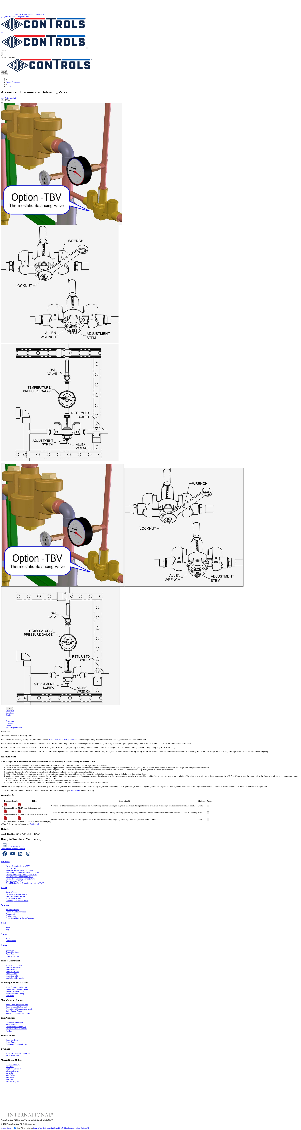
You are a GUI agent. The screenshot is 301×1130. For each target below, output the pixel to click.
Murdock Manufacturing (15, 991)
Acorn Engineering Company (17, 987)
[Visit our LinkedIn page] (20, 857)
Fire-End (9, 1031)
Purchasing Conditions (53, 1128)
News (3, 923)
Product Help (11, 914)
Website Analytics (12, 1082)
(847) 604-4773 (7, 17)
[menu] (150, 724)
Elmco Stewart (11, 970)
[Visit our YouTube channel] (12, 857)
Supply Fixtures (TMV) (14, 881)
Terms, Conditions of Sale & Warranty (20, 918)
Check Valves (11, 868)
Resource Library (12, 910)
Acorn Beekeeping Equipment (17, 1005)
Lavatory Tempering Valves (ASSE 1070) (21, 875)
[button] (2, 32)
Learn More (75, 790)
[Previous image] (2, 463)
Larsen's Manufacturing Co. (16, 1027)
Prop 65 (86, 1128)
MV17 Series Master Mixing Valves (61, 739)
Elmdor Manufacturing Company (18, 989)
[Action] (208, 806)
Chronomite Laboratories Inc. (17, 1044)
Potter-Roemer (11, 1025)
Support (5, 905)
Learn (4, 887)
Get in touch (34, 824)
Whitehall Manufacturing (15, 994)
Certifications (11, 916)
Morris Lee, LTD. (12, 976)
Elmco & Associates (13, 967)
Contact (5, 945)
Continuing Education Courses (17, 901)
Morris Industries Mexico (15, 978)
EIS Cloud (10, 1067)
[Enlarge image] (2, 102)
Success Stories (11, 892)
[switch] (2, 55)
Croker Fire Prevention (14, 1022)
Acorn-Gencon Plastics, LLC (16, 1007)
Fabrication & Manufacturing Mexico (19, 1009)
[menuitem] (10, 711)
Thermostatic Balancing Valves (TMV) (20, 879)
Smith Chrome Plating (14, 1011)
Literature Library (12, 1071)
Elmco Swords (11, 974)
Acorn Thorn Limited (14, 965)
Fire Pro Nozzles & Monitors (16, 1029)
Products (5, 861)
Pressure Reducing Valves (15, 896)
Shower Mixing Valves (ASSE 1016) (19, 877)
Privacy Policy (6, 1128)
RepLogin (9, 1079)
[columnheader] (11, 801)
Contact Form (6, 849)
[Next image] (4, 463)
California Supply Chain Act (72, 1128)
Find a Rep (10, 954)
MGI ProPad (10, 1075)
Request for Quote (12, 952)
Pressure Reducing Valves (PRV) (18, 866)
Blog (7, 929)
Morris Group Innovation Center (18, 1013)
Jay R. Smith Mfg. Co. (14, 1055)
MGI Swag (10, 1077)
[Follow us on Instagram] (28, 857)
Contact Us (10, 950)
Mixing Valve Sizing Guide (16, 912)
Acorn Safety (11, 1042)
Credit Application (12, 956)
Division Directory (13, 1065)
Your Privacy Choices (25, 1128)
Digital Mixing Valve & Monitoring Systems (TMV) (25, 883)
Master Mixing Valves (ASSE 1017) (19, 870)
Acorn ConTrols (12, 1040)
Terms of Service (39, 1128)
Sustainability (11, 941)
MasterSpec (10, 1073)
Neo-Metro (10, 996)
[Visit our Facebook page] (5, 857)
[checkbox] (150, 55)
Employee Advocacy (13, 1069)
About (4, 934)
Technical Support (18, 849)
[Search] (2, 53)
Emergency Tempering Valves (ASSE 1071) (22, 872)
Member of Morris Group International (29, 14)
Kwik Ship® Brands (13, 898)
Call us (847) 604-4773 (15, 847)
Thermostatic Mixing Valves (16, 894)
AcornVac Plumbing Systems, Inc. (18, 1053)
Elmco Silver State (12, 972)
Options (9, 86)
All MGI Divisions (8, 58)
